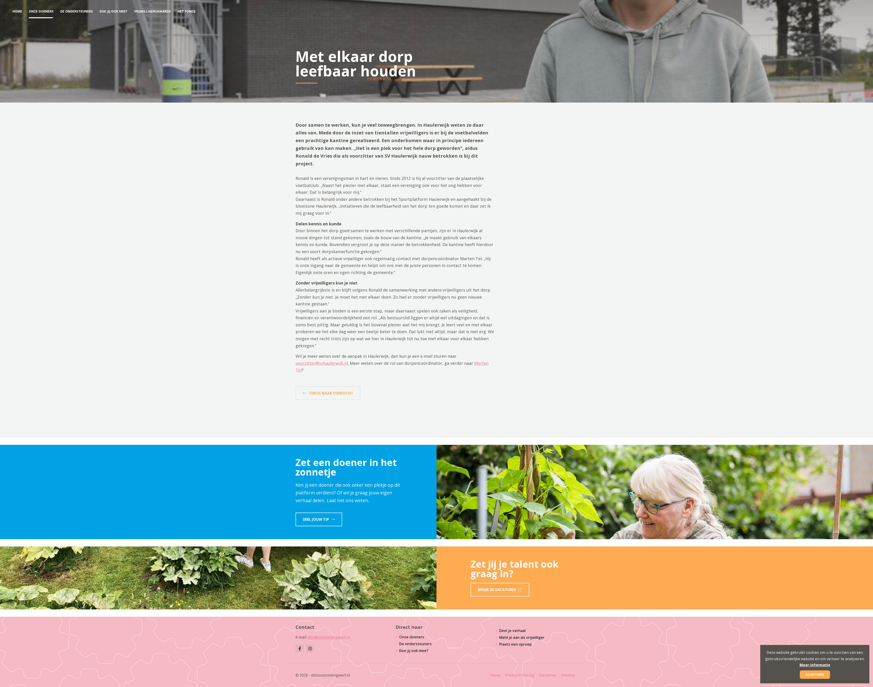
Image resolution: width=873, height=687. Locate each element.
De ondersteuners (415, 643)
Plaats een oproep (515, 644)
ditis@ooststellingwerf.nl (329, 637)
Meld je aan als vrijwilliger (521, 637)
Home (495, 675)
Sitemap (568, 675)
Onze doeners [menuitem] (41, 11)
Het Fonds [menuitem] (187, 11)
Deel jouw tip (316, 519)
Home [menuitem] (17, 11)
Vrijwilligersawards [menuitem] (152, 11)
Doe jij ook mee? (413, 650)
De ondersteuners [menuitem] (76, 11)
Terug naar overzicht (331, 393)
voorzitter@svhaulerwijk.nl (322, 363)
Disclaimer (548, 675)
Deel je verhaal (512, 630)
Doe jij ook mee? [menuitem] (113, 11)
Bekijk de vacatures (497, 589)
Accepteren (815, 674)
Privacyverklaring (519, 675)
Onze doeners (411, 636)
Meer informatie (815, 664)
